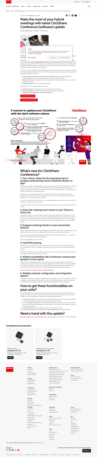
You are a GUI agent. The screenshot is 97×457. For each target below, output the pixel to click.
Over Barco (45, 6)
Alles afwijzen (53, 57)
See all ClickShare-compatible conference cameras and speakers (37, 270)
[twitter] (70, 15)
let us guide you (52, 316)
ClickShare (29, 367)
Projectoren (29, 378)
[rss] (15, 450)
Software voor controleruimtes (55, 387)
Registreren (87, 450)
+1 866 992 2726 (38, 442)
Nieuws (23, 6)
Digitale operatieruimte (75, 367)
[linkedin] (72, 15)
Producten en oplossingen (12, 6)
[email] (76, 15)
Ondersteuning (36, 6)
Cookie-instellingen (32, 57)
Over (72, 416)
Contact (29, 6)
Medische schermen (53, 367)
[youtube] (18, 450)
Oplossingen (29, 407)
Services (72, 375)
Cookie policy (38, 53)
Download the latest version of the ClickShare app (33, 316)
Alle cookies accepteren (64, 57)
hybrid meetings (39, 62)
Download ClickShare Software (29, 99)
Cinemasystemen (30, 387)
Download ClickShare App (28, 95)
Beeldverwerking (52, 394)
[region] (49, 54)
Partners (52, 6)
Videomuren (29, 398)
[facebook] (67, 15)
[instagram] (7, 450)
